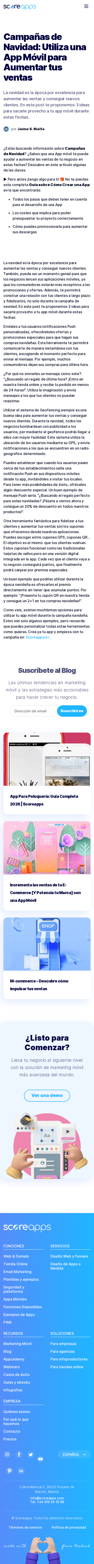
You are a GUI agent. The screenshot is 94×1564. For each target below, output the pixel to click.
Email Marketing (17, 1272)
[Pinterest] (9, 1470)
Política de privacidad (69, 1527)
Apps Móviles (15, 1299)
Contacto (11, 1431)
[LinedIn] (21, 1470)
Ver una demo (47, 1095)
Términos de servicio (25, 1527)
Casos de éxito (16, 1375)
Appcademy (13, 1359)
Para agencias (62, 1351)
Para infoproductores (69, 1359)
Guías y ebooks (16, 1382)
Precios (9, 1439)
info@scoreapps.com (47, 1498)
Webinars (11, 1367)
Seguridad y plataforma (13, 1289)
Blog (7, 1351)
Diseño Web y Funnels (69, 1256)
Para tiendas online (67, 1367)
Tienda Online (15, 1264)
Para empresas (63, 1344)
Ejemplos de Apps (19, 1315)
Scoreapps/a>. (38, 637)
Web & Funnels (16, 1256)
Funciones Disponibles (22, 1307)
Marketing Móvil (17, 1344)
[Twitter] (30, 1454)
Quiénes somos (16, 1412)
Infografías (12, 1390)
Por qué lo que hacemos (16, 1421)
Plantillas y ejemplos (21, 1279)
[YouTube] (40, 1458)
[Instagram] (7, 1454)
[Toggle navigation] (86, 6)
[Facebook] (19, 1454)
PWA (7, 1322)
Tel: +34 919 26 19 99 (47, 1502)
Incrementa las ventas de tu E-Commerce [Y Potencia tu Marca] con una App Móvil (45, 893)
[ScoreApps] (19, 6)
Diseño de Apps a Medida (65, 1266)
